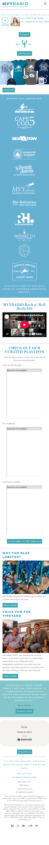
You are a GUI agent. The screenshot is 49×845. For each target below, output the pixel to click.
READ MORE (10, 605)
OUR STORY (10, 676)
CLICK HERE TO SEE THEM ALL (24, 541)
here (15, 798)
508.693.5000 (24, 773)
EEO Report (24, 785)
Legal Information (24, 789)
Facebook (12, 826)
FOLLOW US (24, 752)
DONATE (24, 34)
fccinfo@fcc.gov (24, 819)
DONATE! (9, 90)
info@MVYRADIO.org (24, 777)
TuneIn (30, 826)
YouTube (23, 826)
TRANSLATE (24, 53)
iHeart (36, 826)
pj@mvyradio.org (24, 811)
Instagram (18, 826)
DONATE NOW (24, 711)
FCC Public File (24, 782)
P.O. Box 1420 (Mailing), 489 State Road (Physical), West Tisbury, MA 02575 (24, 764)
